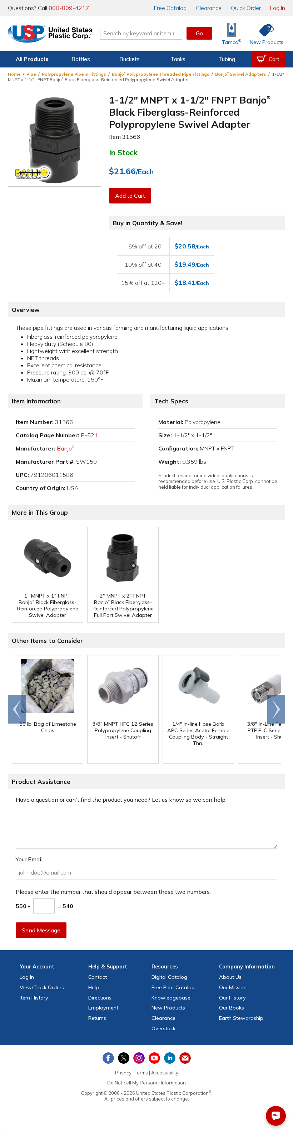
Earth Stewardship (241, 1018)
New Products (168, 1007)
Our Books (231, 1007)
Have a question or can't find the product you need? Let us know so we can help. (121, 799)
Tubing (226, 59)
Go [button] (199, 33)
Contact (97, 977)
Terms (141, 1073)
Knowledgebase (171, 997)
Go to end (17, 709)
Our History (232, 997)
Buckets (129, 59)
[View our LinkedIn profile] (170, 1058)
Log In (277, 7)
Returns (97, 1018)
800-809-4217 (69, 7)
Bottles (80, 59)
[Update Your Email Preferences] (185, 1058)
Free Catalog (173, 987)
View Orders (42, 987)
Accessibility (164, 1073)
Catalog (170, 7)
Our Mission (233, 987)
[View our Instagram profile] (139, 1058)
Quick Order (246, 7)
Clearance (209, 7)
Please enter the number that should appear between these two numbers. (113, 891)
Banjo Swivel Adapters (240, 74)
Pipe (31, 74)
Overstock (163, 1028)
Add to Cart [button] (130, 195)
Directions (99, 997)
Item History (34, 997)
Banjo (65, 448)
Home (14, 74)
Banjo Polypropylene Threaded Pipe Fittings (160, 74)
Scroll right (276, 709)
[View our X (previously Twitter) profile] (123, 1058)
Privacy (123, 1073)
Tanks (177, 59)
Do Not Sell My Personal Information (146, 1083)
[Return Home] (50, 34)
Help (93, 987)
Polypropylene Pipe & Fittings (74, 74)
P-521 (89, 435)
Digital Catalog (169, 977)
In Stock (123, 152)
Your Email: (30, 859)
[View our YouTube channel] (154, 1058)
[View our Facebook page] (108, 1058)
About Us (230, 977)
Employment (103, 1007)
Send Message (41, 930)
